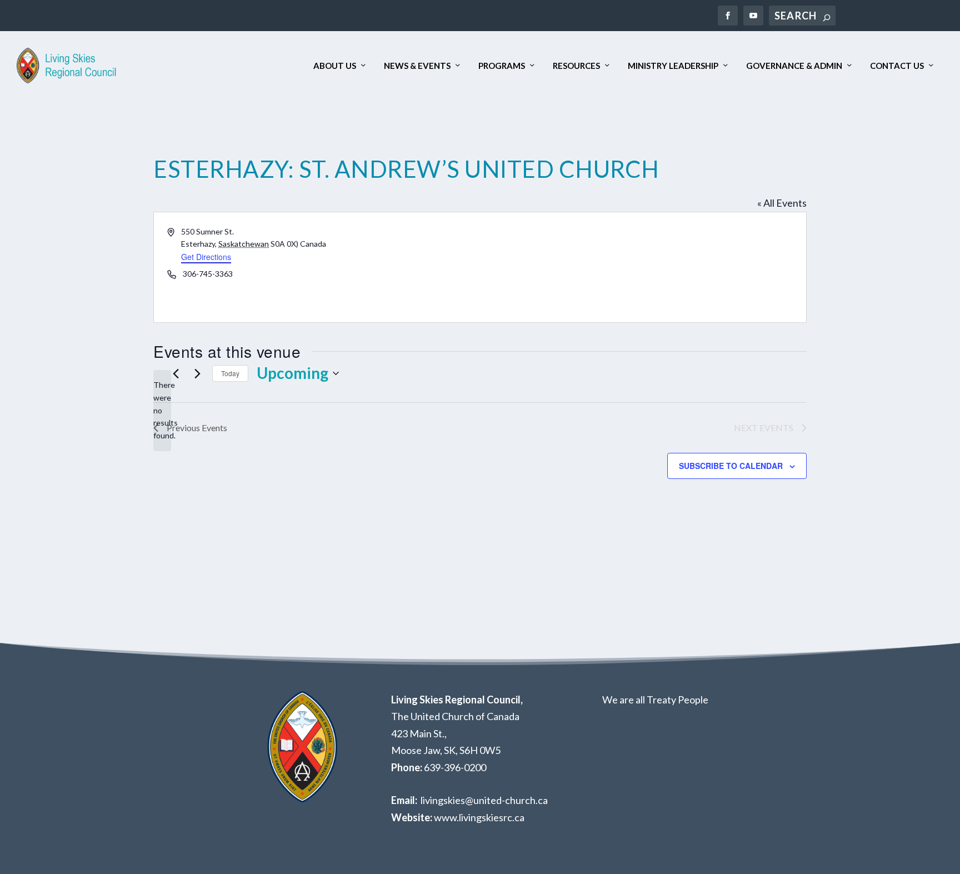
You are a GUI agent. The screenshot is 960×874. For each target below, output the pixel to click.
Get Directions (206, 256)
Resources (576, 66)
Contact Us (897, 66)
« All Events (782, 203)
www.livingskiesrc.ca (479, 817)
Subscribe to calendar (731, 465)
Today (230, 373)
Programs (501, 66)
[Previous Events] (175, 373)
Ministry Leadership (673, 66)
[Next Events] (197, 373)
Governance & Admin (794, 66)
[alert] (162, 410)
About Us (334, 66)
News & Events (417, 66)
